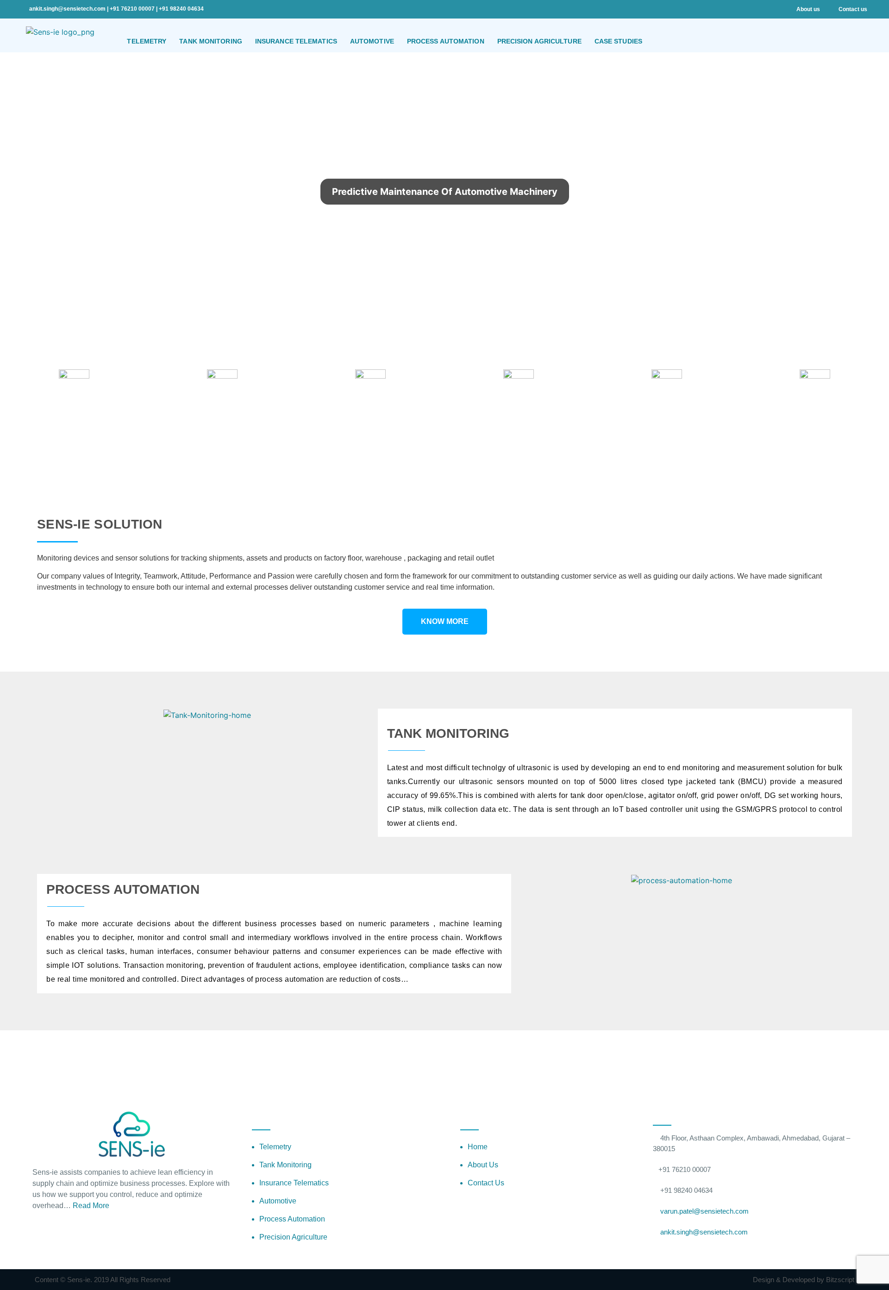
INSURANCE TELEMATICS (296, 41)
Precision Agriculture (293, 1237)
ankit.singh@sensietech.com (68, 9)
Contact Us (486, 1183)
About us (808, 9)
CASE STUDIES (618, 41)
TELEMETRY (146, 41)
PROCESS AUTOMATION (445, 41)
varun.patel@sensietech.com (703, 1211)
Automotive (277, 1201)
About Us (483, 1165)
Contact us (853, 9)
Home (478, 1147)
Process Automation (292, 1219)
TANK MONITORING (210, 41)
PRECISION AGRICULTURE (539, 41)
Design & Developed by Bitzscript (803, 1280)
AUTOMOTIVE (372, 41)
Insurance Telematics (294, 1183)
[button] (804, 294)
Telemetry (275, 1147)
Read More (92, 1205)
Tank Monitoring (285, 1165)
